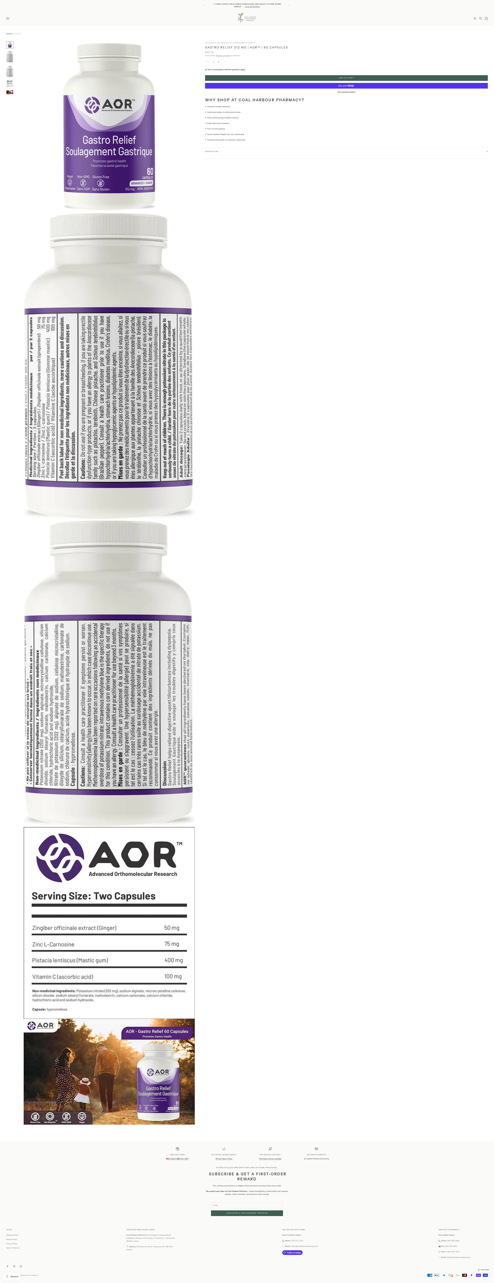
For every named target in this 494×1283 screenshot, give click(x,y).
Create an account (263, 7)
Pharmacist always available (270, 1158)
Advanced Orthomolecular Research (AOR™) (230, 43)
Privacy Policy (11, 1243)
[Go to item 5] (9, 92)
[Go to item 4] (9, 84)
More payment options (346, 92)
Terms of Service (12, 1248)
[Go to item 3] (9, 71)
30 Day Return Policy (223, 1158)
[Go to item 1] (9, 45)
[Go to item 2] (9, 57)
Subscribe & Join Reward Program (247, 1213)
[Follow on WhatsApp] (21, 1266)
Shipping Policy (12, 1235)
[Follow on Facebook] (7, 1266)
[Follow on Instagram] (14, 1266)
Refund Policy (11, 1239)
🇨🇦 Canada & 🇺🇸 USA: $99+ (177, 1158)
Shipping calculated (223, 55)
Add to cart (346, 78)
